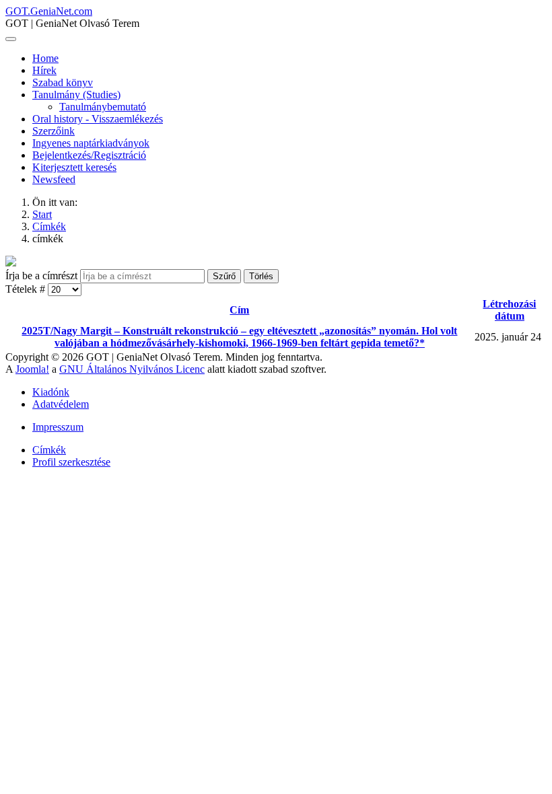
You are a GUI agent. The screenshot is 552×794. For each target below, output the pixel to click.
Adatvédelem (60, 404)
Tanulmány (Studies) (76, 94)
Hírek (44, 70)
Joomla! (32, 369)
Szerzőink (53, 131)
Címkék (49, 450)
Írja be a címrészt (42, 275)
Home (45, 58)
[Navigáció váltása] (10, 39)
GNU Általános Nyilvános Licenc (132, 369)
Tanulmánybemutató (102, 106)
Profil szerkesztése (71, 462)
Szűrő (224, 276)
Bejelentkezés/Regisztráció (89, 155)
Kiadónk (50, 392)
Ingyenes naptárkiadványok (90, 143)
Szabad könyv (62, 82)
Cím (239, 310)
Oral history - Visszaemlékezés (97, 118)
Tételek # (26, 289)
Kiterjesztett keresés (74, 167)
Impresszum (57, 427)
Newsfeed (53, 179)
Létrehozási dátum (509, 310)
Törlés (261, 276)
